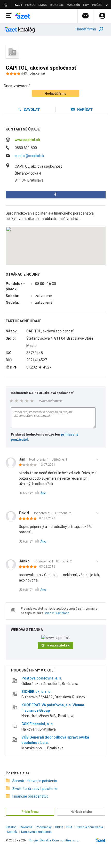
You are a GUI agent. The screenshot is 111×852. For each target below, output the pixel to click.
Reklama (26, 827)
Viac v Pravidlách (57, 613)
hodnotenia (34, 73)
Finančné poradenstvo (30, 796)
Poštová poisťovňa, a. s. (41, 678)
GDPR (59, 827)
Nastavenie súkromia (36, 832)
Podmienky (44, 827)
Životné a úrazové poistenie (34, 789)
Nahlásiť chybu (81, 812)
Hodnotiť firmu (55, 93)
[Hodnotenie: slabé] (29, 465)
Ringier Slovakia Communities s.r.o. (54, 840)
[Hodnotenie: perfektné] (29, 519)
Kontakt (12, 832)
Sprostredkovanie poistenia (34, 781)
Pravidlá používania (89, 827)
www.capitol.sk (27, 140)
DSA (69, 827)
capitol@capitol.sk (29, 156)
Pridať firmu (29, 812)
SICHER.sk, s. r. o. (36, 692)
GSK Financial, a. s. (37, 724)
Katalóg (11, 827)
